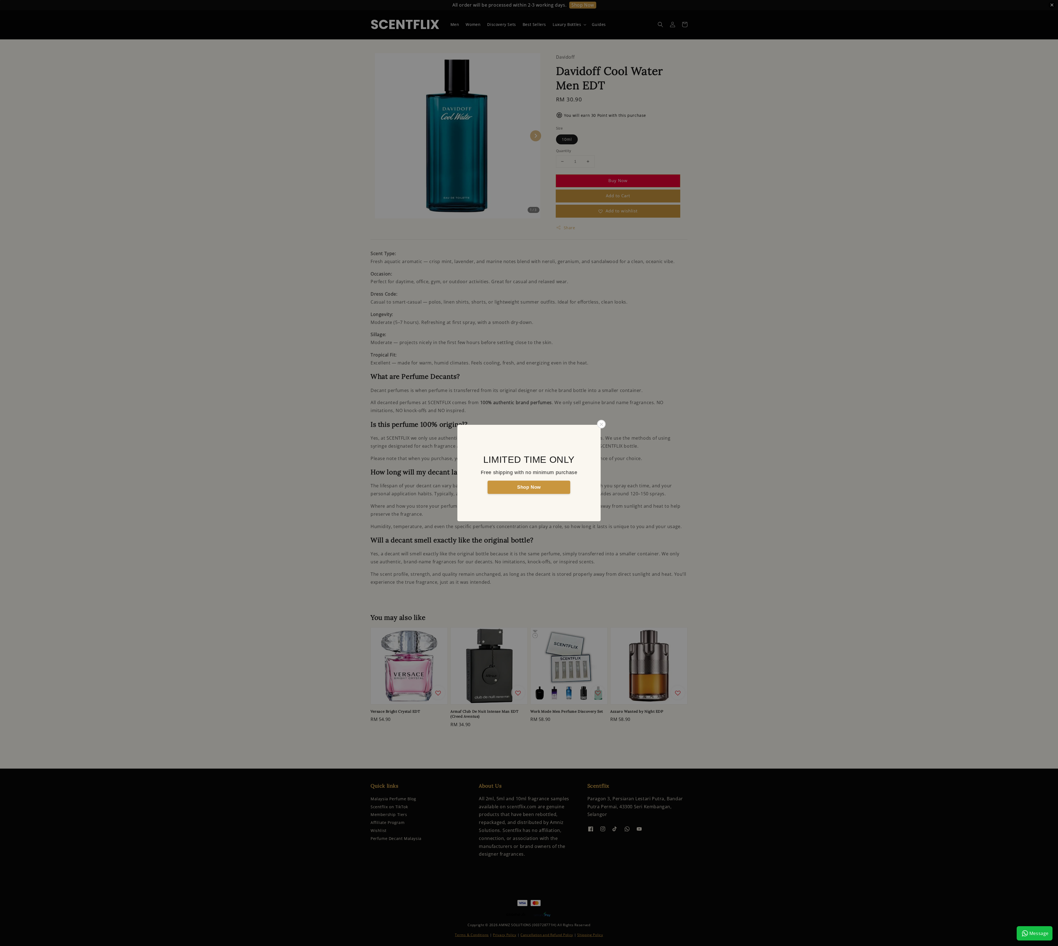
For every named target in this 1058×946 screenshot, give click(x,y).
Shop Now (529, 487)
